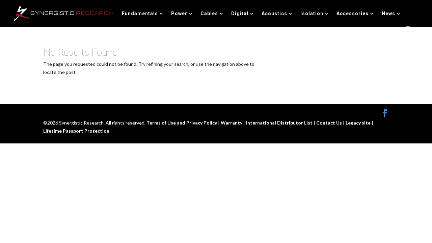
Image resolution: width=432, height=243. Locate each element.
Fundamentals (140, 13)
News (388, 13)
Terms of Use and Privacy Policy (182, 123)
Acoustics (274, 13)
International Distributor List (280, 123)
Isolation (311, 13)
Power (179, 13)
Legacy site (359, 123)
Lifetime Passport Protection (76, 131)
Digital (239, 13)
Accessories (352, 13)
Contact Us (329, 123)
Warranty (232, 123)
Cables (209, 13)
